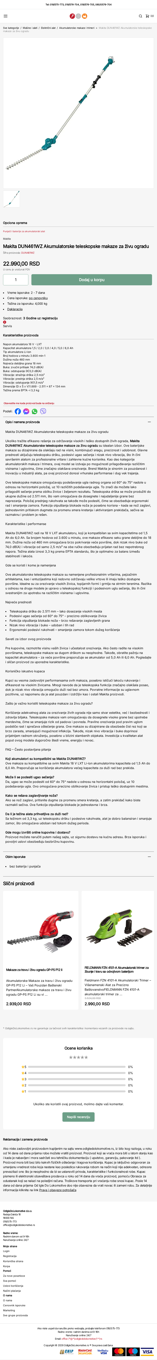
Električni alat (48, 27)
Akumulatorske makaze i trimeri (76, 27)
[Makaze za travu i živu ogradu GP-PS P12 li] (40, 929)
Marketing (9, 1310)
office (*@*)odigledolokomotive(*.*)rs (82, 1338)
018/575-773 (57, 4)
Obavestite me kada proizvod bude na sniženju (29, 403)
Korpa (6, 1266)
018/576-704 (72, 4)
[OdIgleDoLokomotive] (78, 16)
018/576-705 (87, 4)
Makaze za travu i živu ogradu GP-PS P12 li (34, 970)
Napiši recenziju (78, 1117)
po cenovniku (38, 298)
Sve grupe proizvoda (15, 1315)
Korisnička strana (13, 1261)
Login (6, 1251)
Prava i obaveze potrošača (57, 1190)
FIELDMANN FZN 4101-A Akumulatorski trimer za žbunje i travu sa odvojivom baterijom (117, 969)
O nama (7, 1300)
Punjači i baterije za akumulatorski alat (24, 231)
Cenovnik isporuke (14, 1305)
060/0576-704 (103, 4)
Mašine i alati (30, 27)
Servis (7, 326)
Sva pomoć (9, 1280)
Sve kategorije (11, 27)
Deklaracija (15, 309)
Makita (7, 238)
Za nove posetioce (14, 1275)
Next (149, 112)
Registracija (9, 1256)
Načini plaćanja (12, 1290)
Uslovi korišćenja (13, 1285)
